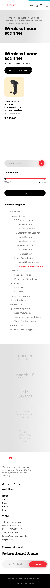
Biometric (15, 271)
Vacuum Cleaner (18, 325)
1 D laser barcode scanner (27, 233)
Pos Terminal (16, 304)
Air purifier (15, 212)
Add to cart (12, 125)
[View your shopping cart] (41, 5)
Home (9, 18)
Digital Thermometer (20, 296)
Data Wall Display (22, 313)
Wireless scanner (27, 254)
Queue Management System (28, 317)
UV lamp (18, 292)
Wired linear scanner (29, 262)
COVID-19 (14, 283)
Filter (24, 193)
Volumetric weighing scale (23, 329)
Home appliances (18, 300)
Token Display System (25, 321)
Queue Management (20, 308)
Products (21, 18)
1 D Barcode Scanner (24, 220)
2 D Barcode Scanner (24, 245)
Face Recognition (22, 275)
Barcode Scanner (18, 216)
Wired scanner (26, 237)
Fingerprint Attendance (25, 279)
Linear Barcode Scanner (30, 21)
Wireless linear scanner (31, 266)
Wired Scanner (26, 224)
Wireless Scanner (27, 228)
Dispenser (19, 287)
